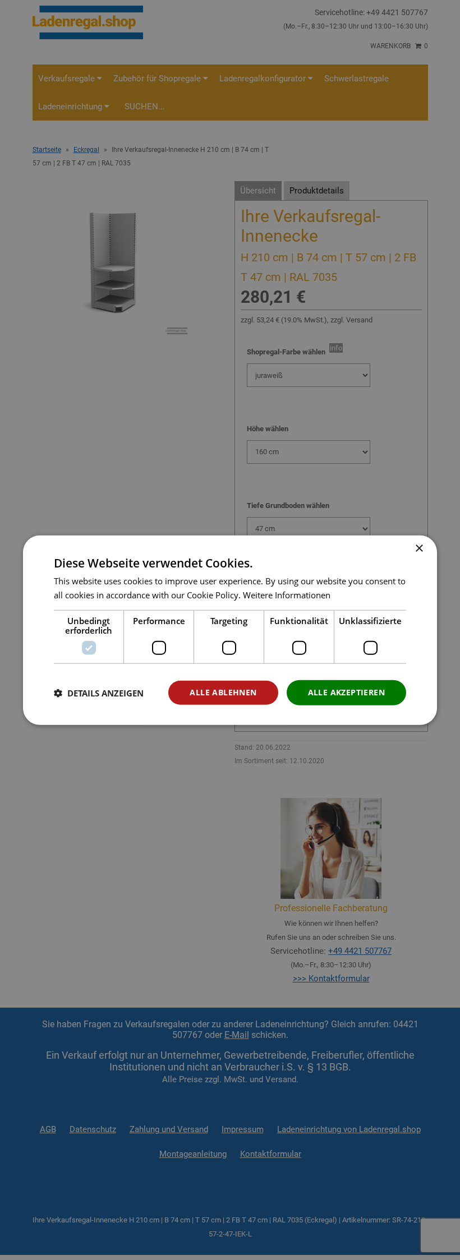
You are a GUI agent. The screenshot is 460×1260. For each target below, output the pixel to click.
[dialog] (230, 630)
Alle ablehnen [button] (223, 692)
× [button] (419, 548)
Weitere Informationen (286, 594)
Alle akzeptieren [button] (346, 692)
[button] (99, 692)
